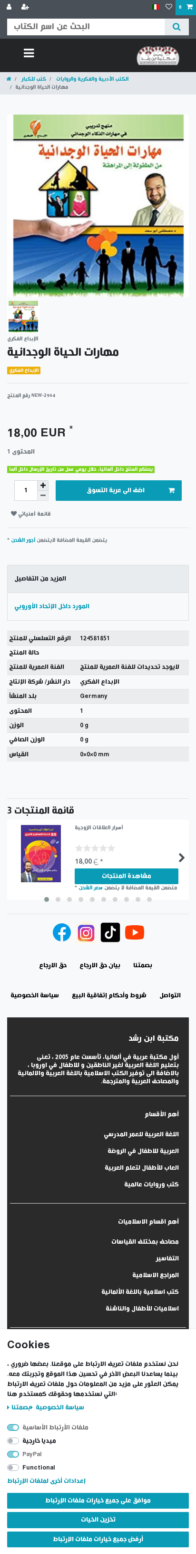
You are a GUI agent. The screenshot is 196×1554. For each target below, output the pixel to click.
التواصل (170, 995)
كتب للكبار (33, 79)
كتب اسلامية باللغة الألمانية (140, 1292)
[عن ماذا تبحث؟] (177, 27)
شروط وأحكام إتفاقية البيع (109, 995)
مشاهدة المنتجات (126, 876)
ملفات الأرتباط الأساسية (55, 1427)
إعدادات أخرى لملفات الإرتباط (46, 1481)
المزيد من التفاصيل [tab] (40, 578)
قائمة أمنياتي (34, 514)
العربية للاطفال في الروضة (143, 1151)
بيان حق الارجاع (99, 965)
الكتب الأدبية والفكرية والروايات (91, 79)
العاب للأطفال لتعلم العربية (142, 1168)
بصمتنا (20, 1407)
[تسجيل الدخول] (10, 7)
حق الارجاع (53, 965)
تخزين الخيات (98, 1519)
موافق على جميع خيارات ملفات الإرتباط (98, 1500)
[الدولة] (155, 7)
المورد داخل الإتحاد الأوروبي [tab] (51, 606)
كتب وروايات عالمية (151, 1184)
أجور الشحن (23, 540)
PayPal (32, 1454)
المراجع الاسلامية (155, 1275)
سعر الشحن (90, 887)
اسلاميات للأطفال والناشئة (142, 1308)
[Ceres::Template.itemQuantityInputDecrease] (43, 496)
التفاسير (167, 1258)
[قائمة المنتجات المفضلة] (169, 7)
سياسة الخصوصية (59, 1407)
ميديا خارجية (39, 1441)
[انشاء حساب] (26, 7)
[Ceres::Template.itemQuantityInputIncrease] (43, 485)
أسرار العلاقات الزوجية (99, 827)
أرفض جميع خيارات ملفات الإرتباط (98, 1539)
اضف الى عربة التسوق (116, 490)
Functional (38, 1467)
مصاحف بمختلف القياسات (145, 1242)
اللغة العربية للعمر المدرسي (141, 1134)
